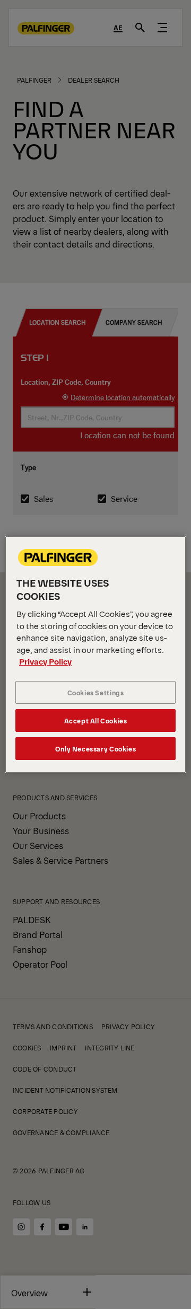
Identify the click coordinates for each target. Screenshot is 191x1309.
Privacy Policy (45, 661)
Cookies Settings (95, 692)
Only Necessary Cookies (95, 748)
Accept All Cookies (95, 720)
